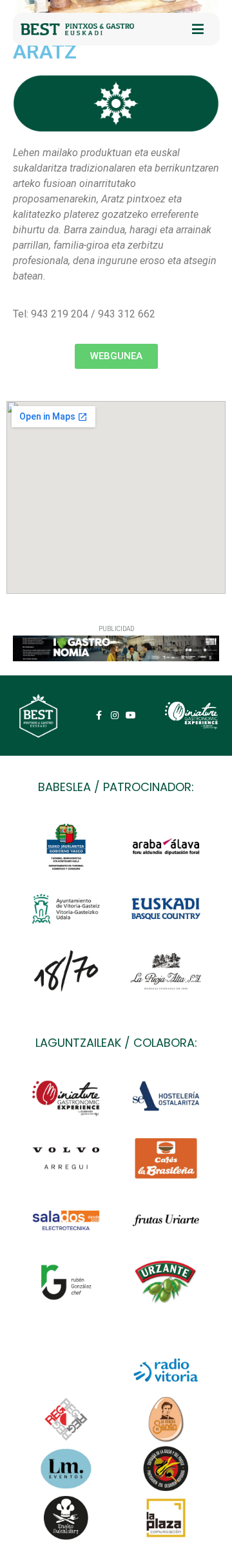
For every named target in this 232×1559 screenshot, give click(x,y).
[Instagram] (115, 716)
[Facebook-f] (98, 716)
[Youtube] (131, 716)
